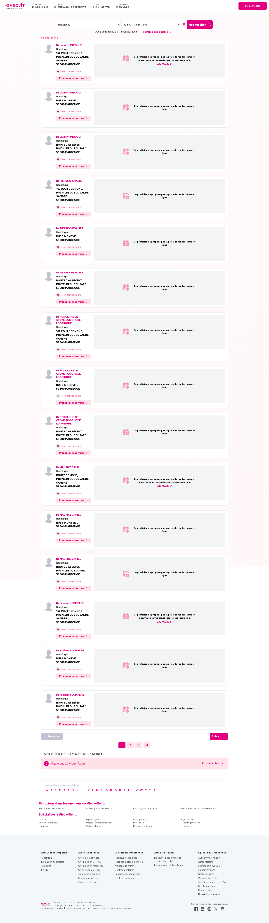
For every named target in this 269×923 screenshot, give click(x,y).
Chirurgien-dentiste (48, 822)
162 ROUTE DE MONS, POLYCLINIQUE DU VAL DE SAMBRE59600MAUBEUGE (72, 58)
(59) (84, 753)
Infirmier (43, 819)
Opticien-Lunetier (95, 826)
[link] (196, 910)
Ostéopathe (187, 826)
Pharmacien (44, 826)
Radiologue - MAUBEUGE (51, 808)
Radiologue (62, 49)
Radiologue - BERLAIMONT (99, 808)
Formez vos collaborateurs (168, 865)
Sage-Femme (187, 819)
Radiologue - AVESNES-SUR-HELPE (198, 808)
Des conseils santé (88, 882)
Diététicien (138, 822)
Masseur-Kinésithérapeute (99, 822)
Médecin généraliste (190, 822)
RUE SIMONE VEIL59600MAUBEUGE (68, 102)
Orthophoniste (140, 819)
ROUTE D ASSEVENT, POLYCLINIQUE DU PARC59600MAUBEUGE (71, 148)
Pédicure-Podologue (143, 826)
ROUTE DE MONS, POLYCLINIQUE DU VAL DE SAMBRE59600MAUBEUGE (72, 481)
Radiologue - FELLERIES (145, 808)
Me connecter (252, 5)
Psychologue (92, 819)
